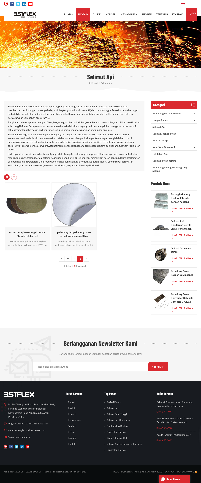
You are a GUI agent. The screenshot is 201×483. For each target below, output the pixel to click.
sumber (147, 14)
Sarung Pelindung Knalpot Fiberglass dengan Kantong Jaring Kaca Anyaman (181, 198)
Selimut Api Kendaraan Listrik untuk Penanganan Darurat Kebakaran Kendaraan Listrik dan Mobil (182, 225)
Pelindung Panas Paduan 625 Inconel (182, 272)
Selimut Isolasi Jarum (164, 160)
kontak (177, 14)
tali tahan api (160, 153)
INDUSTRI (111, 14)
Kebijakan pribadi (152, 471)
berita (71, 432)
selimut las (113, 408)
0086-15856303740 (167, 4)
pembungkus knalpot (117, 426)
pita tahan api (160, 140)
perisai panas (114, 402)
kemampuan (129, 14)
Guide (96, 14)
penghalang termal (116, 432)
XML (137, 471)
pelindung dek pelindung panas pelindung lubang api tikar (74, 234)
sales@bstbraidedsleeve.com (135, 4)
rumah (68, 14)
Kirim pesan (173, 479)
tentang (162, 14)
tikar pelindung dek (117, 438)
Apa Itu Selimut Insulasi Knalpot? (173, 434)
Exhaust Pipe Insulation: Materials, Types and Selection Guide (175, 404)
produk (83, 14)
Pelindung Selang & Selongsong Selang (169, 169)
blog (116, 471)
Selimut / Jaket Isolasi (164, 133)
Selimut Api (158, 126)
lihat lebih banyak (26, 225)
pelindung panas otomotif (167, 113)
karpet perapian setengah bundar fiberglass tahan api (27, 234)
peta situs (127, 471)
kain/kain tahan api (163, 147)
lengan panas (160, 120)
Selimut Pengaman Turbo (181, 249)
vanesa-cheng (23, 437)
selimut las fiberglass (118, 420)
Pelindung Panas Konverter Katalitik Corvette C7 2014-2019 (182, 298)
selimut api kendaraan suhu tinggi (125, 443)
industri (72, 414)
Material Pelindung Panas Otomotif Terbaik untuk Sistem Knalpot (175, 420)
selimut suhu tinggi (117, 414)
